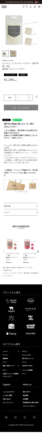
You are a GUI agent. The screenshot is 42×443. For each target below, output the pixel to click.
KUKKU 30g (7, 270)
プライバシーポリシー (29, 406)
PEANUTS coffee (27, 366)
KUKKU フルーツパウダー (25, 267)
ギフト (5, 370)
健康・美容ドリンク (9, 366)
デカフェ (24, 351)
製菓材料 (5, 358)
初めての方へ (27, 392)
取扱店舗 (25, 395)
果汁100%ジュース (27, 358)
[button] (4, 251)
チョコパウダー (26, 355)
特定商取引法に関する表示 (31, 402)
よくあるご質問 (7, 395)
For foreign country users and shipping (19, 2)
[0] (24, 7)
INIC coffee (6, 267)
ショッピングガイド (9, 392)
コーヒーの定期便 (27, 370)
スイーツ (5, 355)
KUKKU (13, 267)
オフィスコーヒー (8, 402)
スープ (5, 362)
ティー (24, 373)
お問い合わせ (7, 399)
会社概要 (25, 399)
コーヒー (5, 351)
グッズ (24, 362)
